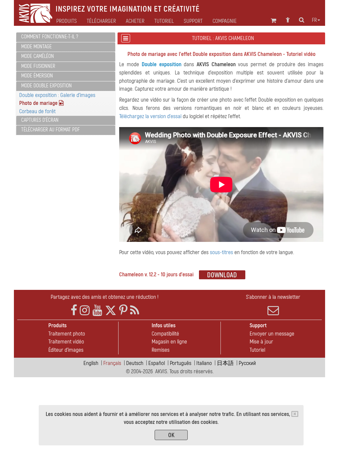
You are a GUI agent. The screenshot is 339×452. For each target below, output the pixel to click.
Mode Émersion (37, 75)
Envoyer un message (272, 333)
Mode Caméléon (37, 56)
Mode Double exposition (46, 85)
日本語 (225, 363)
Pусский (247, 363)
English (90, 363)
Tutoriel (257, 349)
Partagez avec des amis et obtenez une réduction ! (105, 297)
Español (156, 363)
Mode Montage (36, 46)
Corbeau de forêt (37, 111)
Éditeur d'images (65, 349)
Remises (161, 349)
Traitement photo (66, 333)
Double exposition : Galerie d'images (57, 95)
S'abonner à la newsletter (273, 297)
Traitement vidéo (66, 341)
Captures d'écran (40, 120)
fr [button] (314, 20)
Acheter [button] (135, 21)
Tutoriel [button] (164, 21)
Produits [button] (66, 21)
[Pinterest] (123, 310)
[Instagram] (85, 310)
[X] (111, 310)
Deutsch (134, 363)
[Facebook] (74, 310)
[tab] (65, 37)
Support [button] (193, 21)
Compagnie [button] (225, 21)
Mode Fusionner (38, 66)
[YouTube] (97, 310)
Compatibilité (165, 333)
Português (180, 363)
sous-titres (221, 252)
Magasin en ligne (169, 341)
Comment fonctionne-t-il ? (49, 36)
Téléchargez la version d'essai (150, 116)
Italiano (204, 363)
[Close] (294, 414)
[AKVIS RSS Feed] (134, 310)
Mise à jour (261, 341)
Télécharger (101, 21)
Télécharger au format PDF (50, 129)
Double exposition (161, 64)
